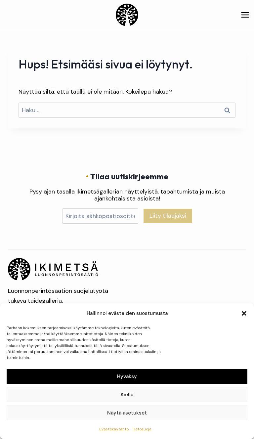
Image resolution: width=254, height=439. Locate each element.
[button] (244, 313)
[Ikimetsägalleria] (53, 269)
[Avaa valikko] (244, 14)
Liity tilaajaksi (167, 216)
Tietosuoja (141, 429)
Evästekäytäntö (114, 429)
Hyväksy (127, 376)
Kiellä (127, 394)
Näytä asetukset (127, 413)
